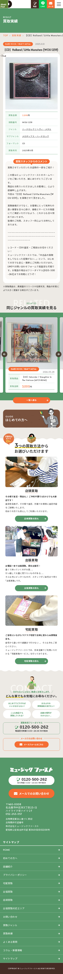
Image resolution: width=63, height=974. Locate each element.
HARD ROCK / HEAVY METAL (18, 44)
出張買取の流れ (31, 588)
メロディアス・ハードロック (35, 136)
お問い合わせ (10, 916)
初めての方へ (10, 858)
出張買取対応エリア (13, 908)
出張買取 (8, 891)
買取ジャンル (10, 925)
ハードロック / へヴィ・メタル (36, 129)
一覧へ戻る (31, 400)
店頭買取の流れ (31, 518)
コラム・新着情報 (12, 950)
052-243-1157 (14, 813)
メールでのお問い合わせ (34, 793)
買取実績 (16, 35)
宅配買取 (8, 883)
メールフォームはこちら (34, 744)
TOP (5, 35)
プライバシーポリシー (15, 874)
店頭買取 (8, 899)
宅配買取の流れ (31, 661)
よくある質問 (10, 941)
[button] (4, 354)
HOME (6, 849)
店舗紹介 (8, 866)
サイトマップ (10, 958)
